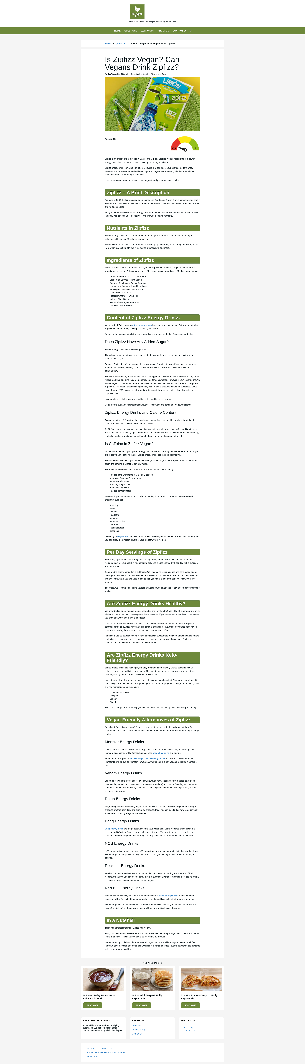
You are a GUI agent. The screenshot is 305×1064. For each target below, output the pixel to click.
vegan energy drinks (168, 896)
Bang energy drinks (114, 829)
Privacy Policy (138, 1029)
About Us (136, 1025)
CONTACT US (180, 31)
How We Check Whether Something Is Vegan (106, 1053)
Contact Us (137, 1034)
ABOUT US (163, 31)
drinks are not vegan (142, 325)
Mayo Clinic (122, 536)
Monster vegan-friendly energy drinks (147, 758)
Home (108, 43)
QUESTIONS (130, 31)
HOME (117, 31)
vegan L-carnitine (161, 753)
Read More (93, 1005)
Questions (120, 43)
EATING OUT (147, 31)
